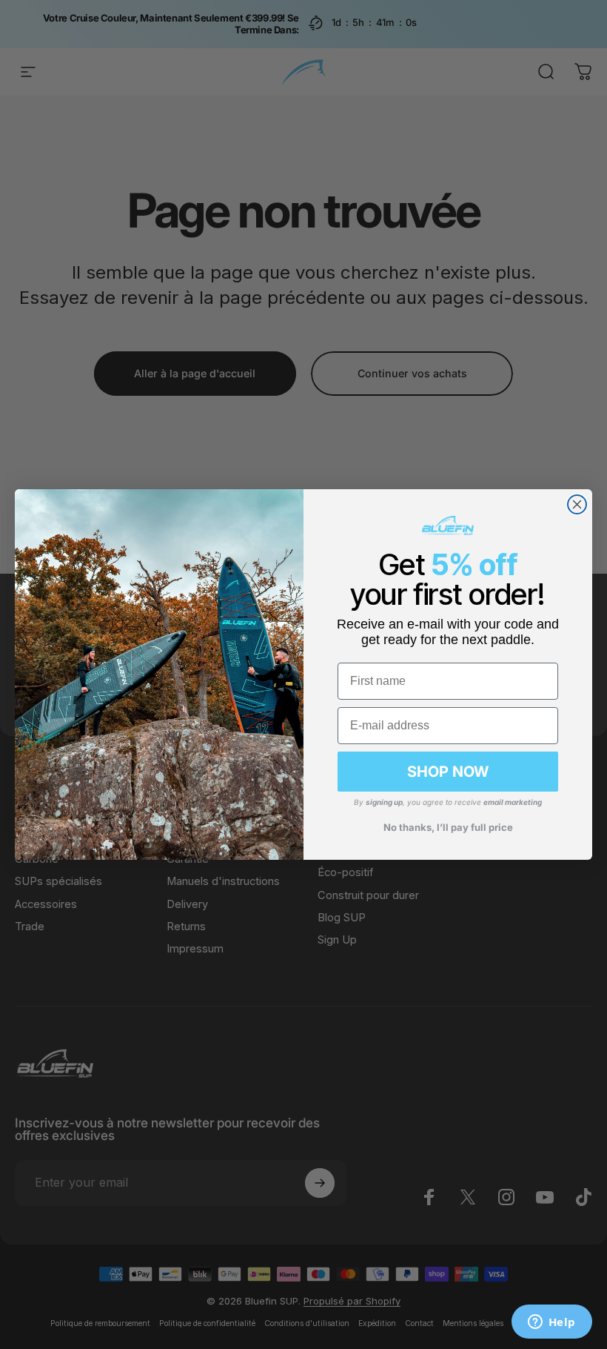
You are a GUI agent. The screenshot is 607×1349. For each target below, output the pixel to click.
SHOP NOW (448, 771)
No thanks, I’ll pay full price (448, 827)
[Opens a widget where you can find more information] (551, 1323)
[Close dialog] (577, 504)
